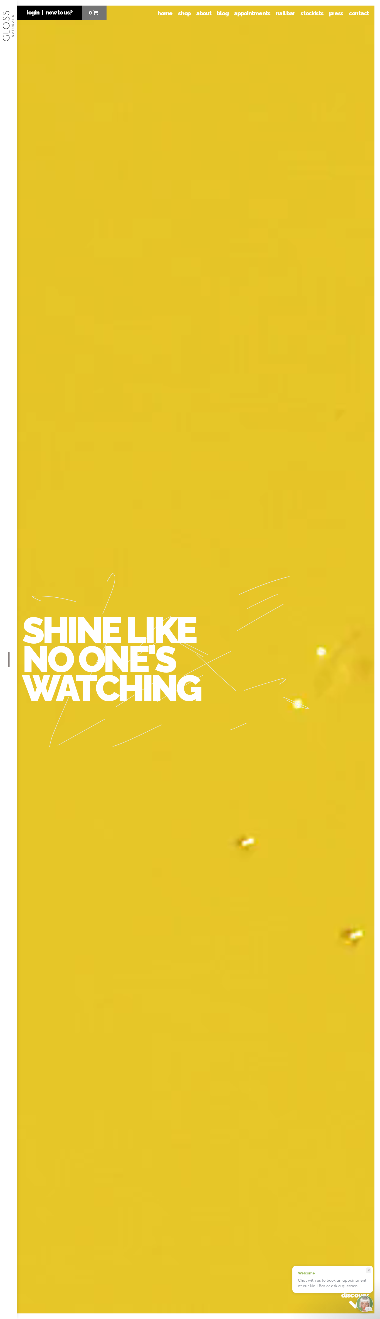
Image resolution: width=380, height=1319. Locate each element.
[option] (195, 659)
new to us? (59, 12)
